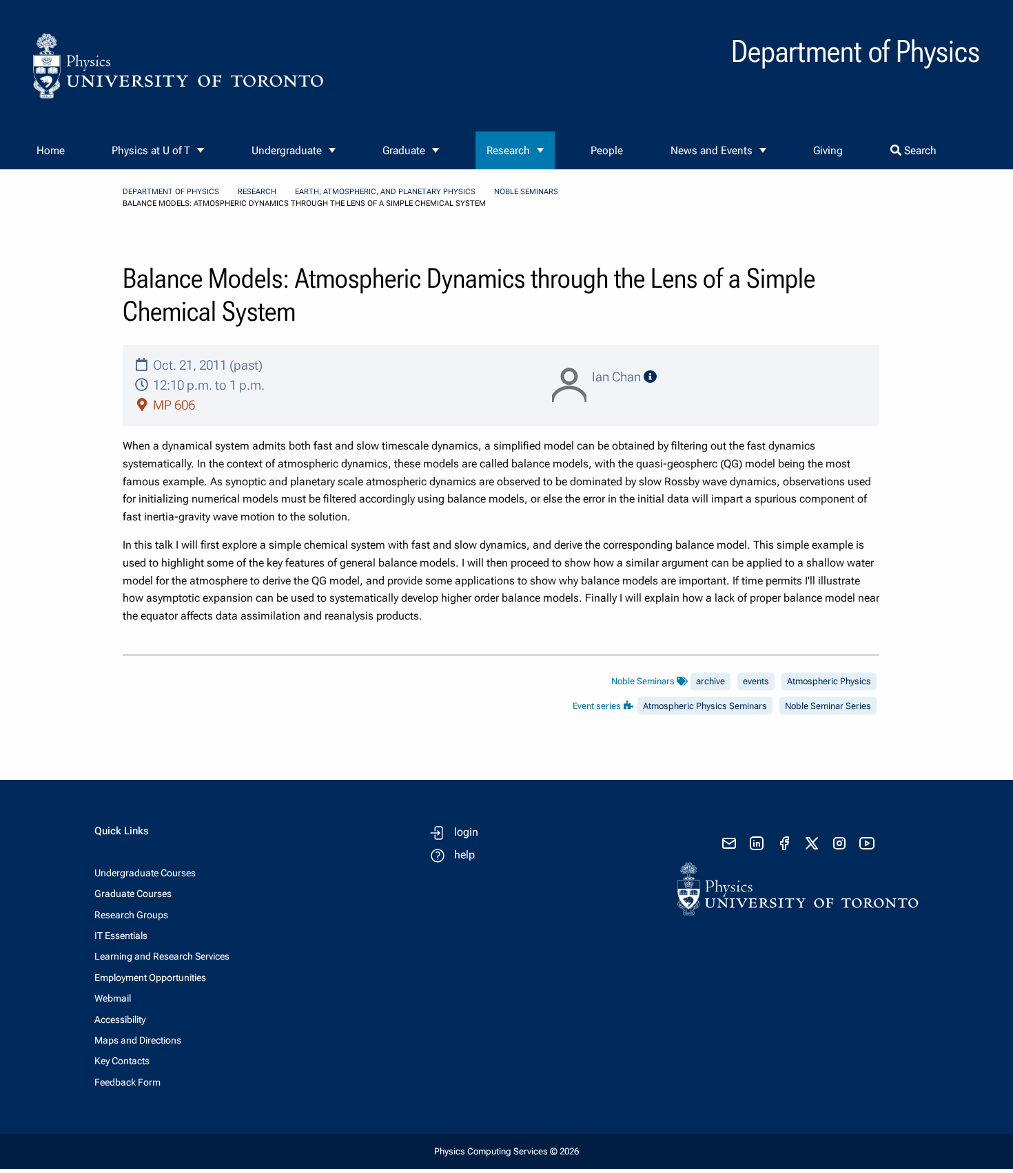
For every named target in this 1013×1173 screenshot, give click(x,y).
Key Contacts (122, 1060)
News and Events (712, 150)
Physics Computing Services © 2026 (506, 1151)
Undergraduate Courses (145, 872)
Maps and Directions (137, 1040)
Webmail (112, 998)
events (756, 681)
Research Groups (131, 914)
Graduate (403, 150)
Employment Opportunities (150, 977)
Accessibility (119, 1019)
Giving (828, 150)
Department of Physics (171, 191)
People (607, 150)
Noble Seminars (526, 191)
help (464, 854)
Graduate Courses (133, 893)
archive (710, 681)
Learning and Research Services (161, 956)
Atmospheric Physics (829, 681)
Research (508, 150)
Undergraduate (287, 150)
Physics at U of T (151, 150)
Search (919, 150)
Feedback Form (127, 1082)
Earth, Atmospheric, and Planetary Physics (385, 191)
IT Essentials (120, 935)
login (466, 831)
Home (51, 150)
